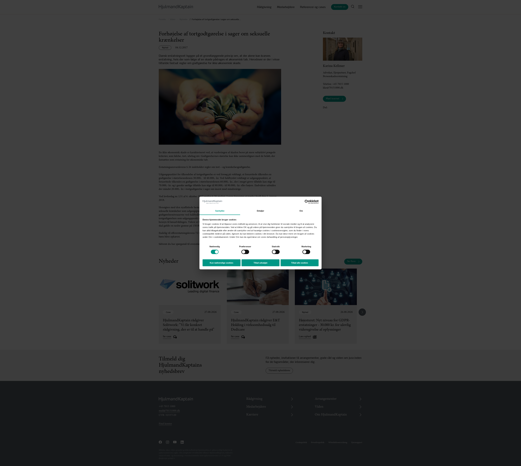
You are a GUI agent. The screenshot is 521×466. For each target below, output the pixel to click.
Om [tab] (301, 211)
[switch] (242, 251)
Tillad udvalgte (260, 263)
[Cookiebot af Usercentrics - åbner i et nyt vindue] (307, 202)
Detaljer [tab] (260, 211)
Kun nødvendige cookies (221, 263)
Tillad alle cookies (299, 263)
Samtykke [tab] (220, 211)
